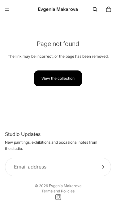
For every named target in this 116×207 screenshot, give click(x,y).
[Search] (95, 9)
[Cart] (108, 9)
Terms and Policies (58, 191)
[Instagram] (58, 197)
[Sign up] (101, 166)
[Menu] (7, 9)
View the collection (58, 78)
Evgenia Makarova (65, 185)
